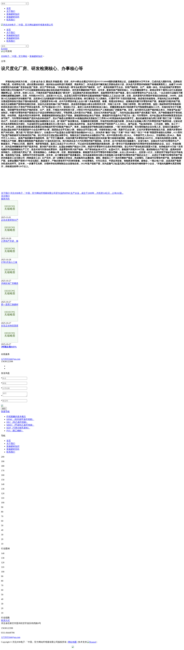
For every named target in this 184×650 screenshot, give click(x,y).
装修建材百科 (12, 38)
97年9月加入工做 (9, 262)
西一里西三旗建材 (9, 304)
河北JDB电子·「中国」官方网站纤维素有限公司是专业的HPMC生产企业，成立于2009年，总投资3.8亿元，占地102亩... (66, 193)
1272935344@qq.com (10, 359)
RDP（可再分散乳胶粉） (18, 428)
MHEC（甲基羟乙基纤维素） (20, 425)
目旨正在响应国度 (9, 325)
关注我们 (5, 196)
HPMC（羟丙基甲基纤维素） (20, 419)
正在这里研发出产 (9, 220)
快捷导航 (5, 411)
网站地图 (72, 642)
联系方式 (5, 620)
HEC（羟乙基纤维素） (17, 422)
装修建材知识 (12, 35)
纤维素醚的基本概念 (16, 416)
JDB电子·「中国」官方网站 (14, 56)
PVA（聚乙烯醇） (15, 431)
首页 (8, 30)
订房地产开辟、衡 (9, 241)
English (4, 49)
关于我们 (10, 32)
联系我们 (10, 41)
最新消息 (5, 199)
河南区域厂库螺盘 (9, 283)
